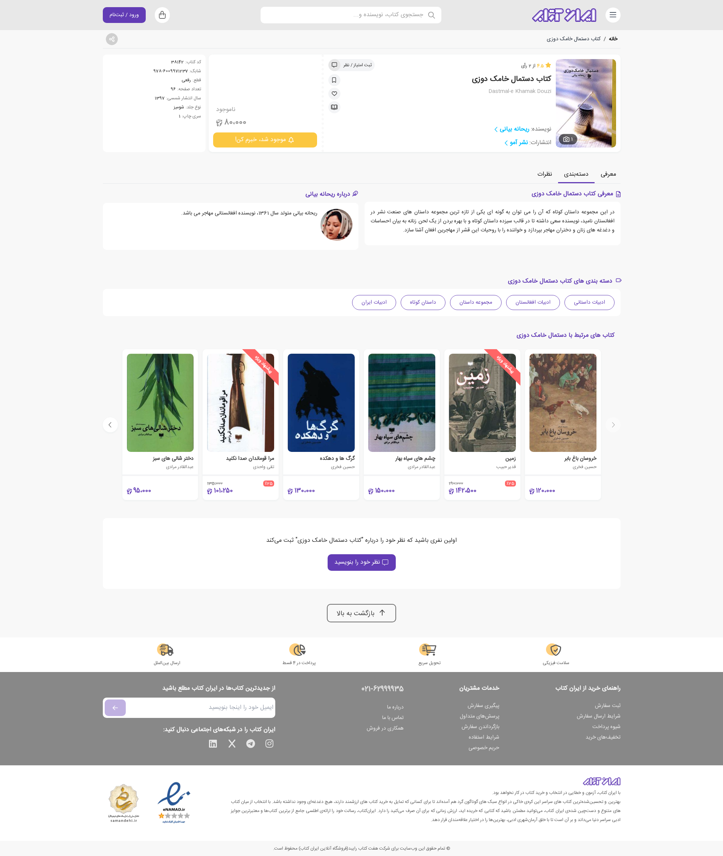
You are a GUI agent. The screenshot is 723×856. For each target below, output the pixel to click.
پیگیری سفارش (483, 705)
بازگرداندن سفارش (480, 726)
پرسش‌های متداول (479, 716)
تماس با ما (393, 717)
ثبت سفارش (608, 705)
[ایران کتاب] (564, 15)
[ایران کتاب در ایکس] (232, 745)
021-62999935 (383, 689)
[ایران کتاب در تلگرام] (250, 745)
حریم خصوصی (483, 748)
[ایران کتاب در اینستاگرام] (269, 745)
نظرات (544, 174)
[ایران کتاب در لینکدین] (213, 745)
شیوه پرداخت (606, 726)
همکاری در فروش (385, 728)
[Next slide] (110, 424)
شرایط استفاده (484, 737)
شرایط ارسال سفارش (599, 716)
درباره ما (395, 707)
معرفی (608, 174)
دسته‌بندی (576, 174)
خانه (613, 39)
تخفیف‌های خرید (603, 737)
